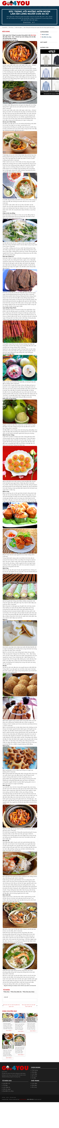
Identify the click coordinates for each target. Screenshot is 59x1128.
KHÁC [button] (40, 6)
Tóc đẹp (5, 1085)
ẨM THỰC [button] (29, 6)
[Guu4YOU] (16, 3)
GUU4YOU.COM (22, 1099)
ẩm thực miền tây (17, 991)
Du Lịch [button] (35, 6)
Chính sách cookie (13, 1097)
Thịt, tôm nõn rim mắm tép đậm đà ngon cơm (11, 1005)
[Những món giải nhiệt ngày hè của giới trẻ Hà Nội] (8, 1017)
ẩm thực (33, 35)
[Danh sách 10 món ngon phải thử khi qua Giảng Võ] (20, 1039)
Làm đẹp (34, 1074)
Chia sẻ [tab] (6, 997)
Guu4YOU (4, 27)
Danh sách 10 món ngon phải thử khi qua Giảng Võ (19, 1044)
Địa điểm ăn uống (46, 37)
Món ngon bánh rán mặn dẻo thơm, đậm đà (28, 1005)
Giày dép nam (51, 6)
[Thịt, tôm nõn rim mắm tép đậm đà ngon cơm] (8, 1041)
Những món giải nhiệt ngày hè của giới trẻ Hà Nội (7, 1020)
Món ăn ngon (18, 27)
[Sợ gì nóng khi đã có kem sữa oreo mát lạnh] (20, 1017)
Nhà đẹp (34, 1072)
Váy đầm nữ (6, 1083)
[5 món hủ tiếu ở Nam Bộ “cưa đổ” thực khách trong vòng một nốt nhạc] (32, 1016)
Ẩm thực (11, 27)
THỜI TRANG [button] (17, 6)
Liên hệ (7, 1097)
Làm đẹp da (6, 1087)
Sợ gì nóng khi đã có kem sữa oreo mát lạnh (19, 1020)
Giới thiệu (3, 1097)
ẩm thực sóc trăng (29, 991)
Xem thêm (9, 1030)
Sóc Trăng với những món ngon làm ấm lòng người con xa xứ (39, 27)
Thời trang (35, 1070)
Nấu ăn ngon (45, 34)
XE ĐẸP (45, 6)
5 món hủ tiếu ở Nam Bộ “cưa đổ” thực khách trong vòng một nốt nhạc (31, 1019)
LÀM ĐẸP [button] (23, 6)
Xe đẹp (34, 1078)
